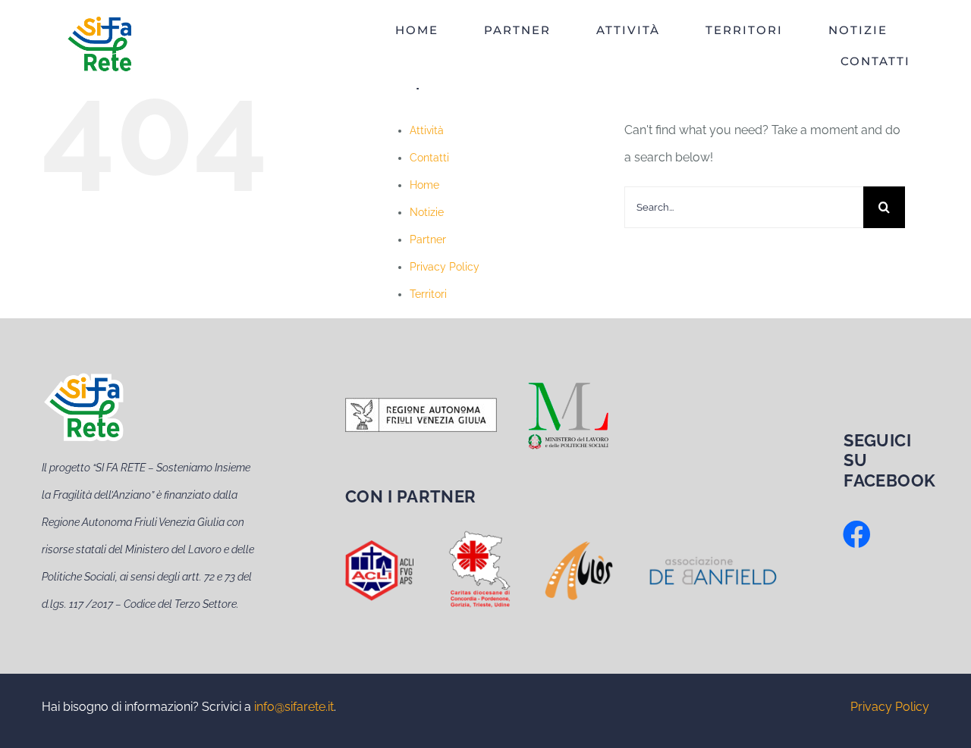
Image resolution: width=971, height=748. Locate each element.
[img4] (379, 546)
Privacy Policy (444, 267)
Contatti (429, 158)
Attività (427, 130)
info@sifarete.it (294, 706)
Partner (428, 239)
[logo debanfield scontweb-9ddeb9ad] (713, 561)
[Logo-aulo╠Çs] (579, 542)
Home (424, 185)
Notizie (427, 212)
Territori (428, 294)
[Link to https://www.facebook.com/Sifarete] (856, 535)
